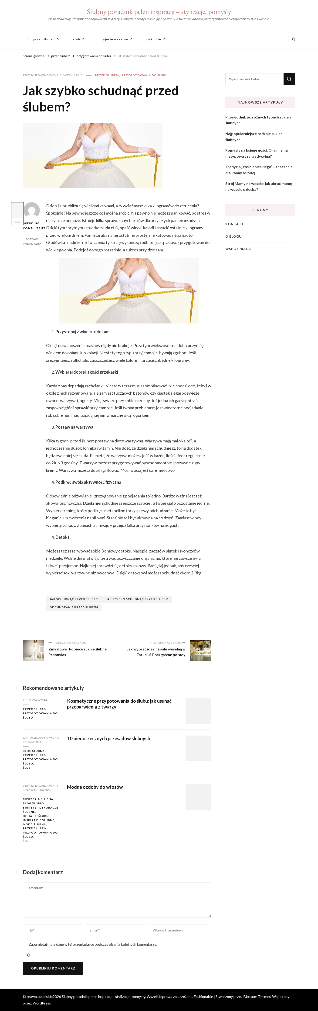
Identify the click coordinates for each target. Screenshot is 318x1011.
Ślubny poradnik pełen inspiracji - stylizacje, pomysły (103, 996)
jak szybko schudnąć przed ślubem (137, 599)
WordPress (42, 1003)
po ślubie (153, 39)
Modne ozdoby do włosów (95, 787)
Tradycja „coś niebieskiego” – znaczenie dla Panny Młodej (259, 169)
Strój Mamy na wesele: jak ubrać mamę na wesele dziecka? (258, 186)
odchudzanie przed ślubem (74, 607)
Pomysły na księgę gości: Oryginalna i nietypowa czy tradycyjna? (257, 153)
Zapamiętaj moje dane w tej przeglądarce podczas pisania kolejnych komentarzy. (93, 944)
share (17, 222)
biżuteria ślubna (38, 799)
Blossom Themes (257, 996)
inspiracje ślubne (38, 820)
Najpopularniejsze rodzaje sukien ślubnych (254, 136)
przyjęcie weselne (113, 39)
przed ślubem (44, 39)
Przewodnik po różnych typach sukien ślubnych (258, 120)
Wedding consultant (31, 226)
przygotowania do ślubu (145, 75)
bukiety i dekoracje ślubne (40, 809)
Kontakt (234, 224)
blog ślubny (33, 751)
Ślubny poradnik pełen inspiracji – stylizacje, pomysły (159, 11)
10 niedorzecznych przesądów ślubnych (108, 738)
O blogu (233, 236)
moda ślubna (34, 824)
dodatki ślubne (37, 816)
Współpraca (238, 249)
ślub (76, 39)
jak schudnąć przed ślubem (74, 599)
